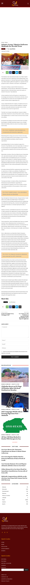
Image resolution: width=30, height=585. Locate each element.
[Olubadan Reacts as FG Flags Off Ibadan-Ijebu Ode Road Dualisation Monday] (15, 377)
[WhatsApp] (7, 72)
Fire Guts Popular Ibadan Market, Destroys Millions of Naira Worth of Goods (13, 458)
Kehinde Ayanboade (6, 384)
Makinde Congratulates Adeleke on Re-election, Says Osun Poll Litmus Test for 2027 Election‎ (14, 478)
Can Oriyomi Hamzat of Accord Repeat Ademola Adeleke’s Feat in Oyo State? (13, 464)
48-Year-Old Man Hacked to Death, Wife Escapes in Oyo (11, 438)
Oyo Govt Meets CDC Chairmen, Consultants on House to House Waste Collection (13, 451)
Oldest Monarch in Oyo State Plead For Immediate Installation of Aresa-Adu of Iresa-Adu (14, 471)
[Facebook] (10, 72)
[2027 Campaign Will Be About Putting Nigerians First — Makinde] (15, 402)
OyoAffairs (12, 48)
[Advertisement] (15, 23)
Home (2, 42)
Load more (14, 442)
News (6, 42)
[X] (13, 72)
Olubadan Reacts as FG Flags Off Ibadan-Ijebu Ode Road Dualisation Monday (11, 388)
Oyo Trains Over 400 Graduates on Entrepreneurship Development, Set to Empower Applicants (24, 316)
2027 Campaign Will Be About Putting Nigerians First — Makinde (11, 413)
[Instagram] (5, 532)
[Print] (20, 72)
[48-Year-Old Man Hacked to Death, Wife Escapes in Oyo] (15, 427)
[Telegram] (16, 72)
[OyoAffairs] (7, 49)
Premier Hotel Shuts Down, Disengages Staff (7, 314)
